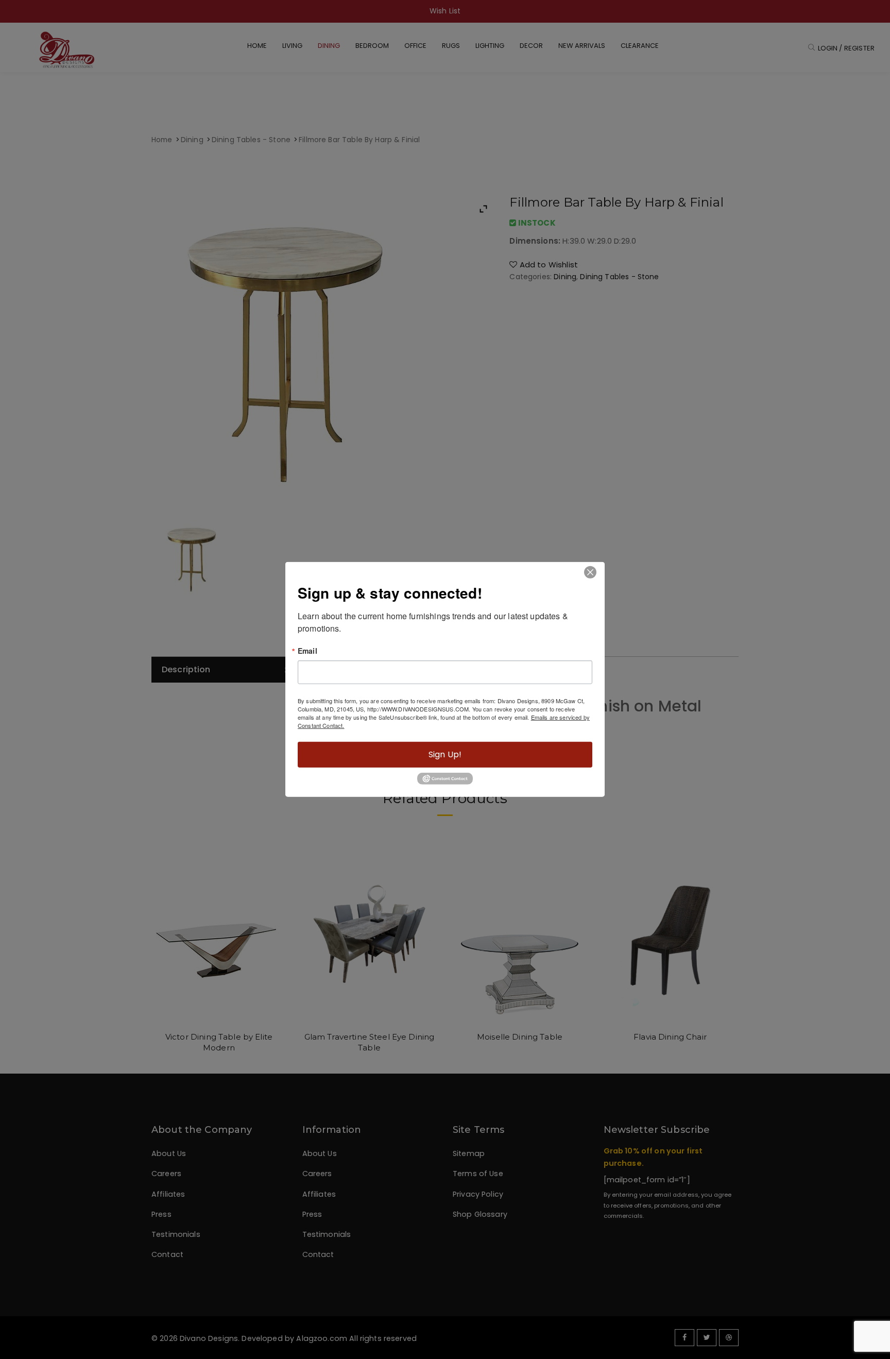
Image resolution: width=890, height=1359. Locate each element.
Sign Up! (445, 754)
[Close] (590, 572)
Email (307, 650)
